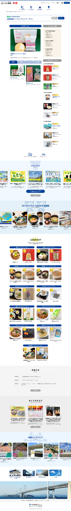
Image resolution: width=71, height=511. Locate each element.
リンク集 (47, 500)
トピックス (49, 9)
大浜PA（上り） (48, 52)
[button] (68, 175)
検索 (62, 3)
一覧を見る (35, 195)
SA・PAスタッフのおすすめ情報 (30, 156)
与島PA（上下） (48, 42)
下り (62, 18)
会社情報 (42, 2)
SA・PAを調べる (22, 9)
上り (55, 18)
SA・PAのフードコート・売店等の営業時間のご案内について (35, 191)
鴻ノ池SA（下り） (49, 45)
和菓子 (13, 61)
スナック (29, 61)
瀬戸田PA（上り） (49, 50)
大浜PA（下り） (48, 53)
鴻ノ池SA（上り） (49, 44)
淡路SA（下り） (48, 34)
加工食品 (38, 61)
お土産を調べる (40, 9)
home (7, 11)
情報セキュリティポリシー (40, 500)
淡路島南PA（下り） (49, 37)
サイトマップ (48, 2)
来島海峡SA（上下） (49, 55)
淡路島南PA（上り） (49, 35)
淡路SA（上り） (48, 32)
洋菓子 (21, 61)
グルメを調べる (31, 9)
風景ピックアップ (43, 156)
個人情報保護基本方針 (30, 500)
